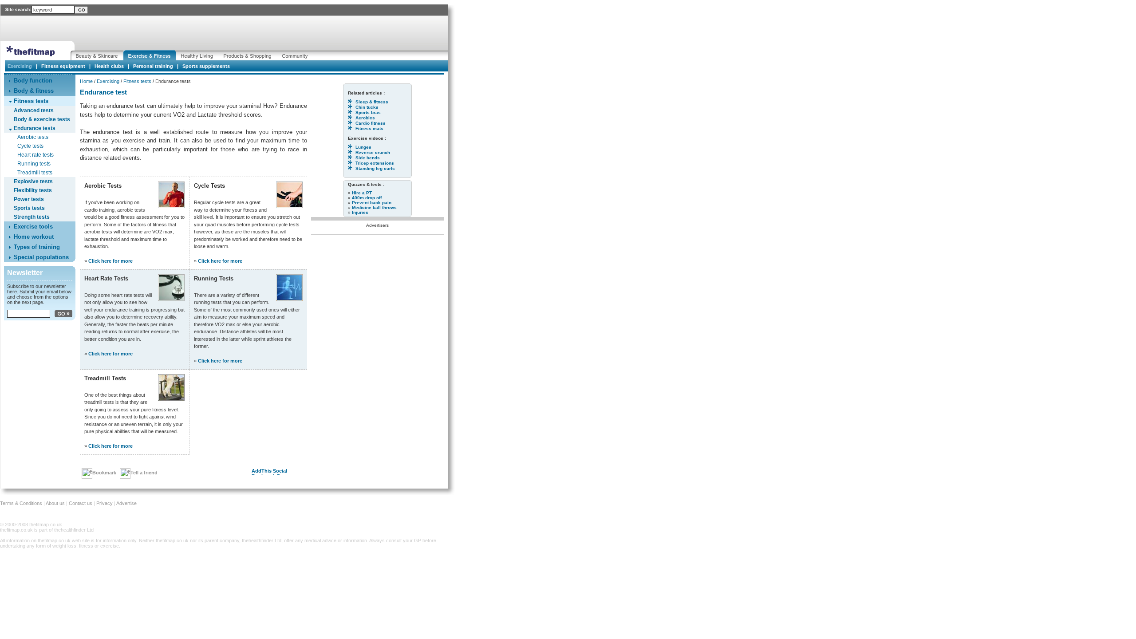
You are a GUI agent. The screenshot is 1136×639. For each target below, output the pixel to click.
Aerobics (365, 117)
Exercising (108, 81)
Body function (33, 80)
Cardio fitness (370, 123)
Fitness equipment (63, 66)
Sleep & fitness (371, 101)
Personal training (153, 66)
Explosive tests (33, 181)
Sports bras (368, 112)
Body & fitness (34, 90)
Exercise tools (33, 226)
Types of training (37, 247)
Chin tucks (367, 107)
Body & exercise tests (42, 119)
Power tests (29, 199)
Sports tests (29, 208)
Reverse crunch (372, 152)
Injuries (360, 212)
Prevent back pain (371, 202)
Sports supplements (206, 66)
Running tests (34, 164)
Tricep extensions (374, 163)
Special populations (41, 257)
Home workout (34, 236)
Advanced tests (34, 110)
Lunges (363, 147)
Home (86, 81)
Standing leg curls (375, 168)
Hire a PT (362, 192)
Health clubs (109, 66)
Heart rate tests (35, 155)
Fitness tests (137, 81)
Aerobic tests (32, 137)
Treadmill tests (34, 173)
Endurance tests (34, 128)
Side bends (367, 157)
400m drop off (367, 197)
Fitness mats (369, 128)
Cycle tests (30, 146)
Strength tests (32, 217)
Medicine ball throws (374, 207)
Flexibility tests (33, 190)
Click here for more (110, 261)
